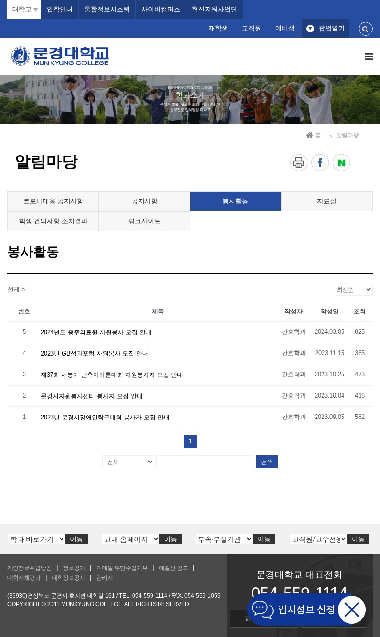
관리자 (104, 578)
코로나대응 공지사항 (53, 201)
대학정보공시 (68, 578)
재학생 (218, 28)
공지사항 (145, 201)
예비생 (285, 28)
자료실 (326, 201)
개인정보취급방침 (29, 568)
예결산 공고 (173, 568)
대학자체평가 (24, 578)
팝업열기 (332, 28)
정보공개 (74, 568)
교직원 (251, 28)
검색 (267, 461)
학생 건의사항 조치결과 (53, 221)
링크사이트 (144, 221)
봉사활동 (235, 201)
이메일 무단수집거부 (122, 568)
